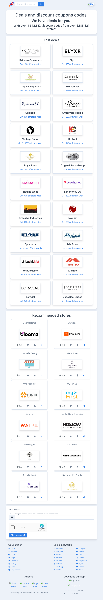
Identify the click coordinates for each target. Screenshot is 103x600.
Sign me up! (17, 535)
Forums (13, 555)
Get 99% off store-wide (30, 195)
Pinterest (59, 564)
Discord (81, 552)
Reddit (58, 570)
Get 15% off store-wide (72, 64)
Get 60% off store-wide (72, 274)
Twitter (58, 555)
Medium (82, 567)
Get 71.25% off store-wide (30, 143)
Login (13, 549)
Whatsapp (59, 567)
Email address (14, 510)
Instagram (59, 552)
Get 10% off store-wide (30, 64)
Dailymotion (83, 561)
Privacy (13, 564)
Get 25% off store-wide (72, 116)
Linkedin (59, 561)
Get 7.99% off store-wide (30, 248)
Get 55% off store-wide (72, 248)
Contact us (14, 561)
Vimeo (81, 570)
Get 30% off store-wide (30, 222)
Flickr (80, 555)
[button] (91, 4)
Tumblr (81, 558)
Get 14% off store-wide (72, 143)
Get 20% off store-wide (72, 169)
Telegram (82, 549)
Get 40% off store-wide (30, 116)
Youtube (59, 558)
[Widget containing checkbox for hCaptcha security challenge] (28, 527)
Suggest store (16, 570)
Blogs (13, 558)
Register (14, 552)
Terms (13, 567)
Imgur (81, 564)
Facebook (59, 549)
